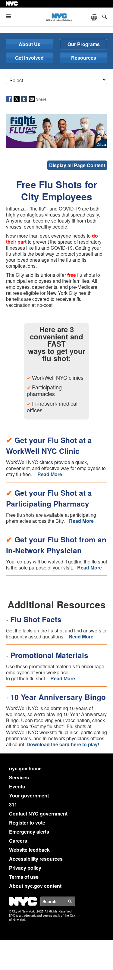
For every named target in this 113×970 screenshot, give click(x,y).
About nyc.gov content (35, 885)
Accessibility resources (36, 858)
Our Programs (83, 44)
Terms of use (24, 876)
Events (17, 786)
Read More (49, 474)
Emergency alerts (29, 831)
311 (13, 804)
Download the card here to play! (63, 744)
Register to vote (27, 822)
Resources (83, 57)
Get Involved (29, 57)
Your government (29, 795)
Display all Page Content (77, 165)
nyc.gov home (25, 768)
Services (19, 777)
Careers (18, 840)
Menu (11, 16)
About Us (29, 44)
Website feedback (29, 849)
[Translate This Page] (95, 17)
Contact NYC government (38, 813)
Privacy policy (25, 867)
